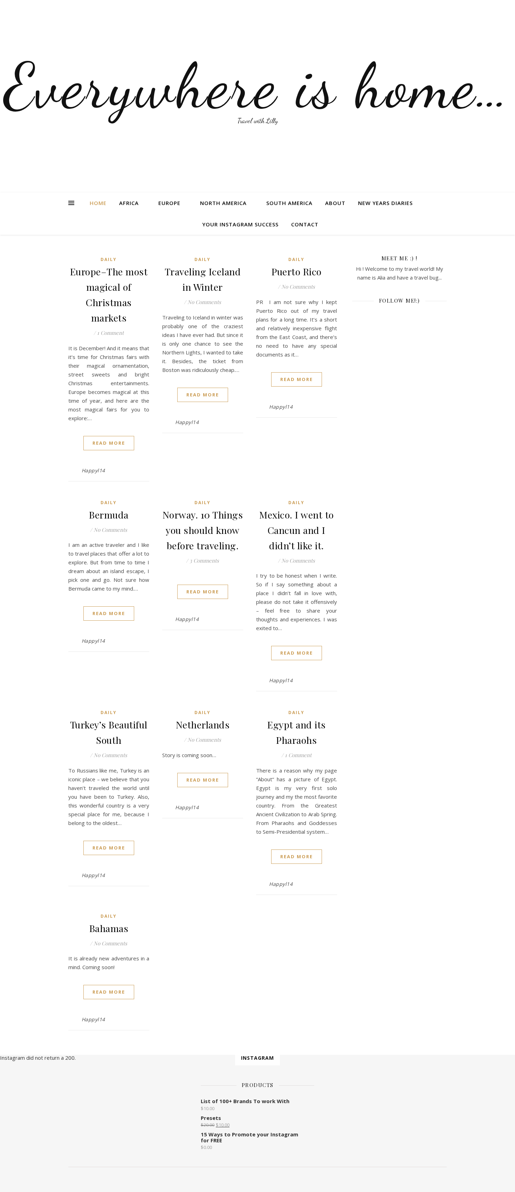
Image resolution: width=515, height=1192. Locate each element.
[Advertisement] (399, 451)
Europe (169, 202)
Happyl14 (93, 470)
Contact (304, 224)
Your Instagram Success (240, 224)
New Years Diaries (385, 202)
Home (98, 202)
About (335, 202)
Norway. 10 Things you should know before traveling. (203, 530)
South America (289, 202)
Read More (108, 443)
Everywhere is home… (257, 85)
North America (223, 202)
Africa (129, 202)
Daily (109, 259)
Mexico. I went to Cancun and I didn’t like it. (296, 530)
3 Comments (204, 560)
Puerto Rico (297, 271)
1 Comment (110, 332)
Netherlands (203, 724)
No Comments (204, 301)
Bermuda (109, 514)
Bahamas (109, 928)
